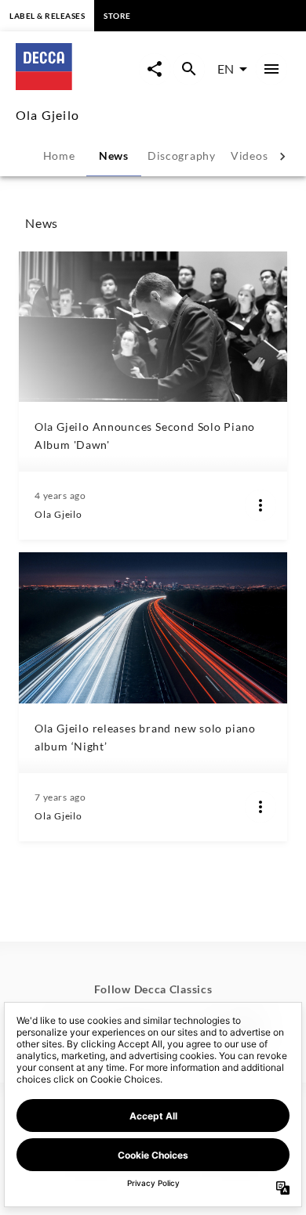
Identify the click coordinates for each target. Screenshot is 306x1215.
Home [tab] (59, 155)
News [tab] (114, 155)
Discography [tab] (182, 155)
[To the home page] (77, 85)
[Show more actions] (260, 505)
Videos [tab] (249, 155)
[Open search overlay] (189, 69)
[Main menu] (271, 69)
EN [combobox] (225, 68)
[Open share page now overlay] (154, 69)
